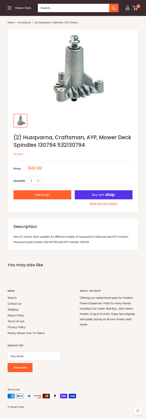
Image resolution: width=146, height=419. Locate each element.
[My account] (127, 8)
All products (24, 22)
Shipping (13, 309)
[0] (135, 8)
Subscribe (20, 367)
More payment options (103, 203)
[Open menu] (9, 7)
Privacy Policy (16, 327)
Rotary (18, 154)
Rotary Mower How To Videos (26, 333)
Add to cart (42, 194)
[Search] (114, 8)
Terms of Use (16, 321)
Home (11, 22)
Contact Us (15, 303)
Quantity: (19, 180)
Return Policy (16, 315)
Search (12, 297)
